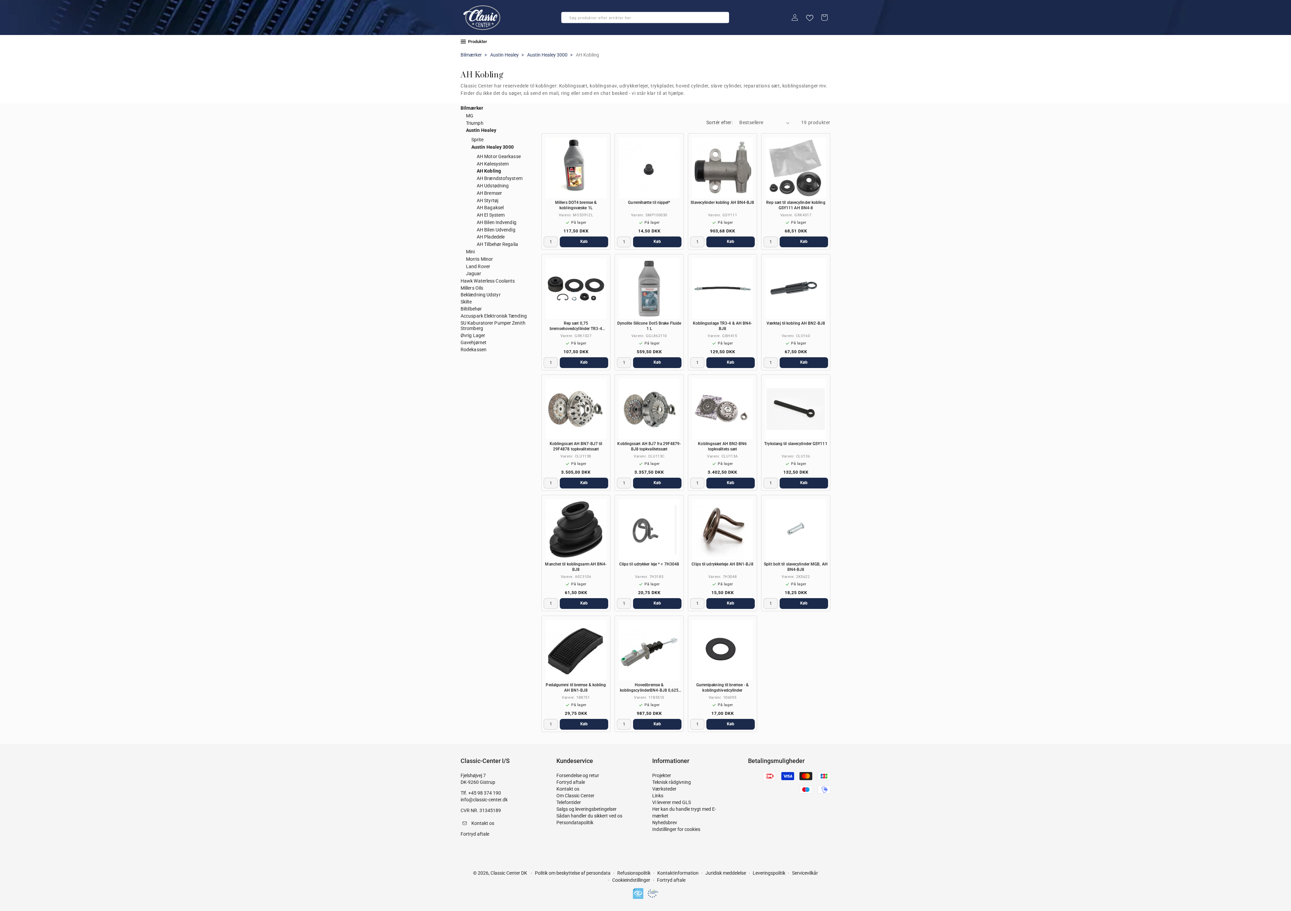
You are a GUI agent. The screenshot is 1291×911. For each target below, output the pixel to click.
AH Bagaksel (490, 207)
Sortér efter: (719, 122)
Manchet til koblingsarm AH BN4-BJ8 (576, 567)
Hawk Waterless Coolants (488, 281)
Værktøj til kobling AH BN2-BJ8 (796, 323)
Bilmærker (471, 55)
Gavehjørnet (473, 342)
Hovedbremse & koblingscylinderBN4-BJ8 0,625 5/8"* (649, 688)
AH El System (491, 215)
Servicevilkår (805, 873)
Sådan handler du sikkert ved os (589, 815)
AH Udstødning (493, 185)
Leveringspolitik (769, 873)
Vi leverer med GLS (671, 802)
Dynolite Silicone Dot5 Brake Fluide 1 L (649, 326)
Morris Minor (479, 259)
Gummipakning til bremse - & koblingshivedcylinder (722, 688)
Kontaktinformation (678, 873)
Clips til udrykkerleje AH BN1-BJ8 (722, 564)
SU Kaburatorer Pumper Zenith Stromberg (493, 325)
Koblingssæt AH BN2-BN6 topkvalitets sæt (722, 446)
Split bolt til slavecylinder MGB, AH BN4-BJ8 (796, 567)
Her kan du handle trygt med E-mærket (684, 812)
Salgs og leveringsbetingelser (586, 809)
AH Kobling (489, 171)
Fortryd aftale (570, 782)
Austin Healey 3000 (547, 55)
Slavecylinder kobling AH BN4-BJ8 (722, 202)
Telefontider (568, 802)
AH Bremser (489, 193)
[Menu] (463, 41)
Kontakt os (567, 789)
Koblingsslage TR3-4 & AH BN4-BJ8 (722, 326)
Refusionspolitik (634, 873)
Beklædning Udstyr (481, 294)
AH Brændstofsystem (499, 178)
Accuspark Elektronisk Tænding (494, 316)
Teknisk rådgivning (671, 782)
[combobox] (645, 17)
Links (657, 795)
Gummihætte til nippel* (649, 202)
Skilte (466, 301)
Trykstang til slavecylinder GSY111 (795, 443)
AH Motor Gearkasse (499, 156)
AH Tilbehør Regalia (497, 244)
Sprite (477, 139)
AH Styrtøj (487, 200)
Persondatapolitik (574, 822)
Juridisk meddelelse (725, 873)
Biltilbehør (471, 309)
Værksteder (664, 789)
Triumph (474, 123)
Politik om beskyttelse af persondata (573, 873)
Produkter (477, 41)
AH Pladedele (491, 237)
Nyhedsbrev (664, 822)
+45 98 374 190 (484, 793)
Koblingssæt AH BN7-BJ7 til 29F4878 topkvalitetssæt (576, 446)
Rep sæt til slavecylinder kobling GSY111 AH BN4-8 (795, 205)
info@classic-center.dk (484, 799)
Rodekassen (473, 349)
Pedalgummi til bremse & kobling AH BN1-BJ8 (576, 688)
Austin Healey (504, 55)
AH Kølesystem (493, 164)
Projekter (661, 775)
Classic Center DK (509, 873)
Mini (470, 251)
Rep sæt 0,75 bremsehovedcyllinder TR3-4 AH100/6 (576, 326)
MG (469, 115)
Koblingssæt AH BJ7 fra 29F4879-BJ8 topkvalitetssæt (649, 446)
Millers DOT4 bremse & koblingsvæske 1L (576, 205)
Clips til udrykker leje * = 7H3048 (649, 564)
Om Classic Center (575, 795)
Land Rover (478, 266)
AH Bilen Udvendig (496, 229)
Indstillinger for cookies (676, 829)
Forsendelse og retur (577, 775)
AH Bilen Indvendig (496, 222)
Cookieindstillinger (631, 880)
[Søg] (568, 19)
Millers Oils (472, 288)
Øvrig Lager (473, 335)
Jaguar (473, 273)
